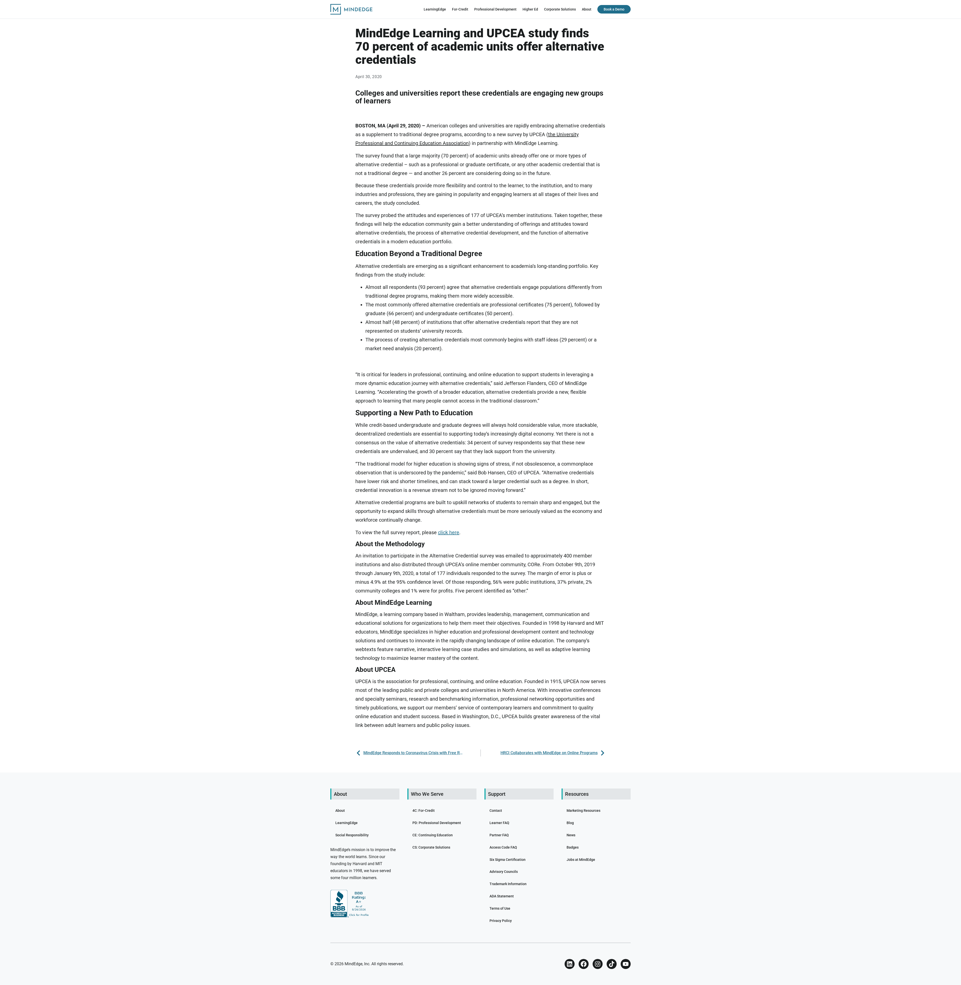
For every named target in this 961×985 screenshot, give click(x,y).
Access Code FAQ (503, 847)
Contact (496, 811)
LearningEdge (435, 9)
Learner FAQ (499, 823)
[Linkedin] (570, 964)
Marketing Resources (583, 811)
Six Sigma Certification (508, 860)
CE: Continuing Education (432, 835)
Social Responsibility (352, 835)
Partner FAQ (499, 835)
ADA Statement (502, 896)
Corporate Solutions (560, 9)
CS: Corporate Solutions (431, 847)
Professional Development (495, 9)
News (571, 835)
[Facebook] (584, 964)
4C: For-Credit (423, 811)
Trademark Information (508, 884)
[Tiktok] (612, 964)
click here (448, 532)
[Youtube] (626, 964)
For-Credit (460, 9)
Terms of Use (500, 908)
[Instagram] (598, 964)
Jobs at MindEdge (581, 860)
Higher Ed (530, 9)
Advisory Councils (504, 872)
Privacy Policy (501, 921)
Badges (573, 847)
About (586, 9)
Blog (570, 823)
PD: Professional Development (436, 823)
